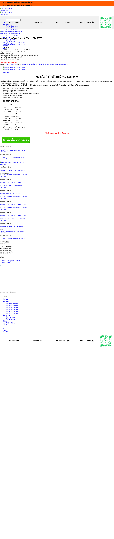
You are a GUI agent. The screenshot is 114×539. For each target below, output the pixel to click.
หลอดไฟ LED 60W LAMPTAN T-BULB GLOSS (13, 204)
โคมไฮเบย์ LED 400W (12, 26)
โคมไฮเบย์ (6, 24)
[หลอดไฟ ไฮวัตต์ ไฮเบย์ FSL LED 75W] (14, 44)
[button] (6, 332)
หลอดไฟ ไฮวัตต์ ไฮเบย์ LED (41, 64)
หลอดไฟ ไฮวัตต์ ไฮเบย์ (14, 33)
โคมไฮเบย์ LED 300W (12, 28)
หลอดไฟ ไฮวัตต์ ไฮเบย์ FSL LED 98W (10, 193)
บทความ (5, 327)
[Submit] (3, 298)
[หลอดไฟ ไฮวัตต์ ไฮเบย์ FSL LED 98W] (14, 42)
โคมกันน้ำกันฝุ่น (10, 317)
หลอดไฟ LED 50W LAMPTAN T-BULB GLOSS (13, 182)
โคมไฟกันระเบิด (10, 41)
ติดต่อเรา (5, 328)
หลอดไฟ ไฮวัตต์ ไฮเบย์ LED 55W (59, 64)
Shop (5, 33)
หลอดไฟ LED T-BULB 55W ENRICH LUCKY (12, 170)
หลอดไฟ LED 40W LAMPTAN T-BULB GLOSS (13, 215)
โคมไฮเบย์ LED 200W (12, 309)
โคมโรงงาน (6, 315)
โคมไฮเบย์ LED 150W (12, 311)
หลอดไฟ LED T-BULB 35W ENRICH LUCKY (12, 239)
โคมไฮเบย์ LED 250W (12, 30)
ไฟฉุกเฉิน (5, 321)
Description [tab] (6, 72)
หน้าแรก (5, 23)
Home (1, 33)
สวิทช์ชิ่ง (5, 325)
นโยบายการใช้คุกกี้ (5, 262)
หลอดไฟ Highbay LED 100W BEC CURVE (12, 158)
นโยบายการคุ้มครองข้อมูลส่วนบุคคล (10, 260)
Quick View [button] (3, 151)
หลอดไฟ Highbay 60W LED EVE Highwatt (11, 226)
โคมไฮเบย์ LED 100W (12, 35)
